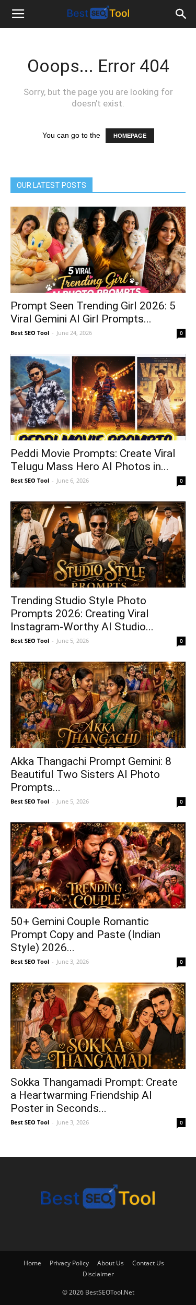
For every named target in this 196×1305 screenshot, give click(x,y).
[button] (181, 14)
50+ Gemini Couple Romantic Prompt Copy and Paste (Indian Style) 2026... (85, 934)
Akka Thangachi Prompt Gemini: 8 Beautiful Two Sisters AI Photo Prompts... (90, 774)
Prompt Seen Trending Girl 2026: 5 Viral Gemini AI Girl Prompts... (93, 312)
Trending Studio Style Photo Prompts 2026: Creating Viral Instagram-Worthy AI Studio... (82, 613)
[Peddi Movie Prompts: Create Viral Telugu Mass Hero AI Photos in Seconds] (98, 397)
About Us (110, 1263)
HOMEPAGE (129, 136)
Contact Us (148, 1263)
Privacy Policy (69, 1263)
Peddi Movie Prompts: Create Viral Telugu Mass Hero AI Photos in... (93, 460)
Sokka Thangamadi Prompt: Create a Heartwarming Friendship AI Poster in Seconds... (94, 1095)
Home (32, 1263)
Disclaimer (98, 1274)
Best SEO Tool (29, 333)
